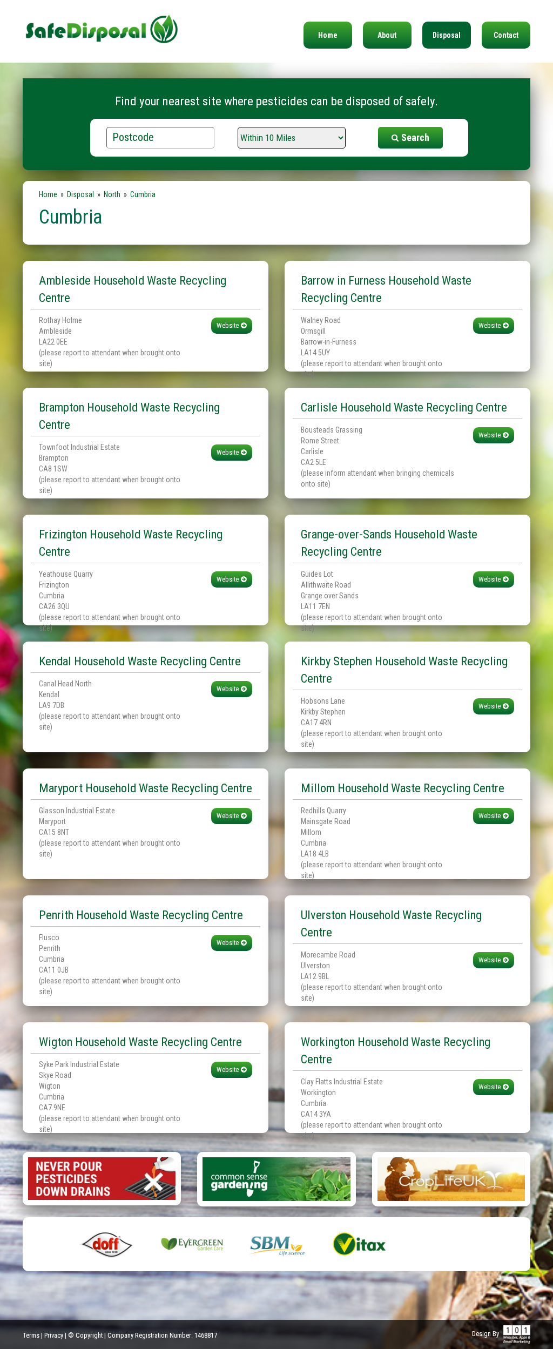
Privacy (53, 1335)
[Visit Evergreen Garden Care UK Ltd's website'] (192, 1243)
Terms (31, 1335)
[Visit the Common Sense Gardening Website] (276, 1178)
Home (328, 35)
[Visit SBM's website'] (276, 1243)
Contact (506, 35)
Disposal (447, 35)
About (386, 35)
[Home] (102, 22)
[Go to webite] (102, 1177)
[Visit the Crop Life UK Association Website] (451, 1178)
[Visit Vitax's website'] (361, 1243)
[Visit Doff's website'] (107, 1243)
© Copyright (85, 1335)
